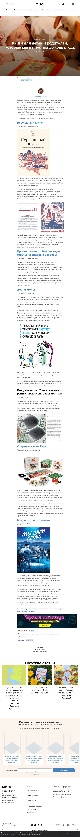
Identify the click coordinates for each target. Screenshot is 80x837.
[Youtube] (32, 825)
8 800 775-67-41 (8, 791)
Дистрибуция (31, 809)
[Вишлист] (68, 3)
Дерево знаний (32, 793)
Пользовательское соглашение (62, 794)
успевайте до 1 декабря (26, 611)
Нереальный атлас (30, 122)
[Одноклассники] (38, 825)
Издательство (60, 10)
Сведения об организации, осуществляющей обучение (61, 790)
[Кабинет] (63, 4)
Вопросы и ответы (33, 790)
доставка (11, 3)
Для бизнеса (47, 10)
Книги (8, 10)
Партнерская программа (34, 807)
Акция (36, 10)
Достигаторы (26, 289)
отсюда (31, 630)
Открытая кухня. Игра (31, 446)
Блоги (71, 10)
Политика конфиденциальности (62, 797)
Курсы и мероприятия (23, 10)
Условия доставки (32, 796)
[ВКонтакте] (35, 825)
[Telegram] (41, 825)
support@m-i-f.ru (7, 801)
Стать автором (31, 804)
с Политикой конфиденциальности (11, 835)
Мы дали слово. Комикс (33, 520)
